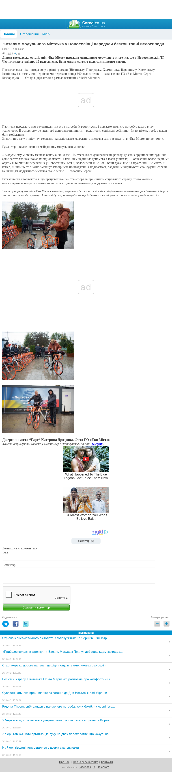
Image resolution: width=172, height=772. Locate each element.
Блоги (46, 34)
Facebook (85, 767)
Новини (9, 34)
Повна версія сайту (85, 762)
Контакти (107, 762)
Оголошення (29, 34)
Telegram (97, 444)
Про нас (64, 762)
